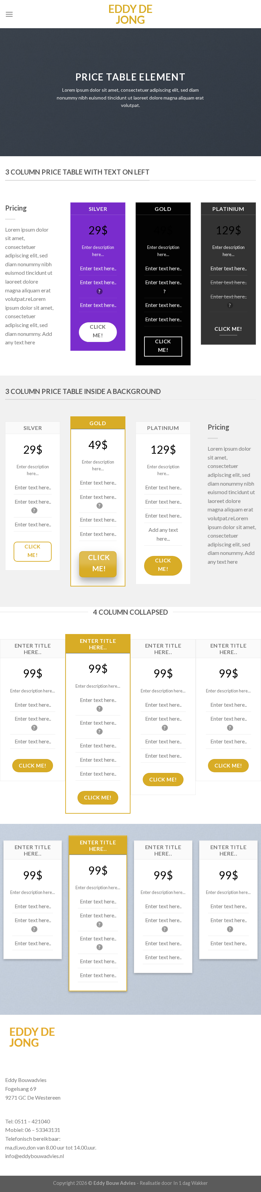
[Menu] (9, 14)
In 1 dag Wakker (190, 1183)
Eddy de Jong (130, 14)
